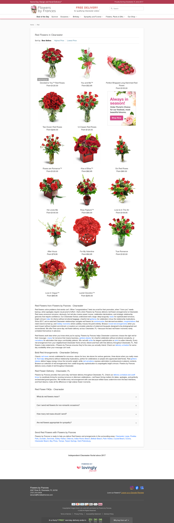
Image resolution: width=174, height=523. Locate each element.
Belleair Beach (96, 438)
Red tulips (40, 358)
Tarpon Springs (71, 441)
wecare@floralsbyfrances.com (41, 495)
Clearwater (120, 436)
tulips (48, 319)
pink (116, 340)
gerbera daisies (85, 338)
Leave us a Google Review (132, 492)
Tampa (61, 441)
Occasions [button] (64, 16)
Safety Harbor (60, 438)
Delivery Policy (109, 514)
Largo (127, 436)
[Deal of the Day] (121, 108)
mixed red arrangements (117, 323)
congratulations (130, 321)
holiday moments (63, 323)
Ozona (128, 438)
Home (32, 25)
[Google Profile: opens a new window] (142, 487)
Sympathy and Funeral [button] (93, 16)
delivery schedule (122, 345)
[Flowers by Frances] (47, 9)
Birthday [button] (76, 16)
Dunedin (43, 438)
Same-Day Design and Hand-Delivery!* (46, 1)
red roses (45, 356)
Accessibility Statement (93, 514)
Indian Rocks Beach (82, 438)
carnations (39, 340)
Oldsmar (70, 438)
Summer (54, 16)
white (91, 340)
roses (111, 316)
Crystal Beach (119, 438)
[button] (167, 513)
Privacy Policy (78, 514)
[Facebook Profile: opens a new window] (137, 487)
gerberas (93, 319)
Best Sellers (46, 40)
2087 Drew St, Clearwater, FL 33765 (44, 490)
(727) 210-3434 (36, 492)
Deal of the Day (43, 16)
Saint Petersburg (84, 441)
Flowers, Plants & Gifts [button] (115, 16)
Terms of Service (66, 514)
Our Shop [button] (132, 16)
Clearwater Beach (42, 441)
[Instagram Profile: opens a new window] (131, 487)
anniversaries (99, 321)
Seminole (50, 438)
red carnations (88, 361)
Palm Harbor (108, 438)
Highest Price (59, 40)
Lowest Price (72, 40)
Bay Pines (54, 441)
